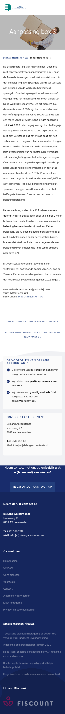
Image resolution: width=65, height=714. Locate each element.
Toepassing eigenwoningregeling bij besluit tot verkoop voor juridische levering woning (29, 636)
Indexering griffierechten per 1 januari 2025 (27, 645)
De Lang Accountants (15, 7)
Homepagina (10, 561)
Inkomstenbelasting (15, 58)
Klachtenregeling (12, 603)
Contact (8, 589)
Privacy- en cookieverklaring (18, 610)
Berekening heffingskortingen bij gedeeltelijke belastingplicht (28, 665)
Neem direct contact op (32, 487)
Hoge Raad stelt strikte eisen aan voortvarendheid (31, 674)
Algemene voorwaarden (16, 596)
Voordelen (9, 582)
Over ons (8, 568)
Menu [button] (58, 7)
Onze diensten (11, 575)
